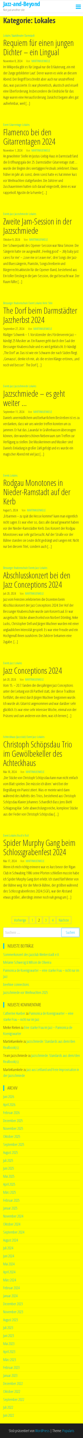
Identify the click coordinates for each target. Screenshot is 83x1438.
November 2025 (13, 1128)
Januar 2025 (10, 1208)
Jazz (12, 214)
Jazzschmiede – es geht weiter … (34, 398)
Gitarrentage (15, 125)
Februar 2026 (11, 1112)
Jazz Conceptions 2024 (32, 670)
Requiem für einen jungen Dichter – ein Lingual (38, 47)
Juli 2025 (8, 1160)
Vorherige (20, 920)
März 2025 (9, 1192)
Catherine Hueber (14, 1013)
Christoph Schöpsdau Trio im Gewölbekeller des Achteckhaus (37, 753)
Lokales (7, 36)
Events (6, 214)
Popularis (68, 1430)
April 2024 (9, 1271)
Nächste (64, 920)
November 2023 (13, 1311)
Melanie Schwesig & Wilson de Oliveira (27, 962)
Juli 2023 (8, 1327)
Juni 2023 (8, 1335)
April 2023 (9, 1351)
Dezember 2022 (13, 1383)
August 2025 (10, 1152)
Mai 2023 (8, 1343)
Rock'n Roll (23, 835)
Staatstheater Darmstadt (22, 36)
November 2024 (13, 1216)
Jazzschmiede (21, 214)
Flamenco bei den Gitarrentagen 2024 (29, 136)
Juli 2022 (8, 1407)
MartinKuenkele (40, 61)
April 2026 (9, 1104)
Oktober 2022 (11, 1391)
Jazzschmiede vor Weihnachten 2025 (25, 992)
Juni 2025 (8, 1168)
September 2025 (13, 1144)
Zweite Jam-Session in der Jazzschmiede (37, 225)
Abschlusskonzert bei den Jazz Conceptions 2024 (36, 579)
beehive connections (16, 984)
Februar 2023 (11, 1367)
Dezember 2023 (13, 1303)
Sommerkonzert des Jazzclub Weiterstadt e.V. (31, 954)
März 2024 (9, 1279)
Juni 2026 (8, 1096)
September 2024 (13, 1232)
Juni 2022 (8, 1415)
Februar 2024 (11, 1287)
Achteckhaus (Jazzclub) (14, 737)
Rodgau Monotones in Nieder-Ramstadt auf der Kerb (36, 492)
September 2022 (13, 1399)
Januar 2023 (10, 1375)
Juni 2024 (8, 1255)
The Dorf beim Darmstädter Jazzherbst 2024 (40, 315)
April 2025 (9, 1184)
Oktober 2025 (11, 1136)
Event (6, 125)
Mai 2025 (8, 1176)
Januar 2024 (10, 1295)
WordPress (42, 1430)
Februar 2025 (11, 1200)
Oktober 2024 (11, 1224)
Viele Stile (48, 303)
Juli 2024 (8, 1247)
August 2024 (10, 1240)
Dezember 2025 (13, 1120)
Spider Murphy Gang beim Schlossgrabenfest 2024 (39, 847)
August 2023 (10, 1319)
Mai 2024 (8, 1263)
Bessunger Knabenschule (15, 303)
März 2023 (9, 1359)
